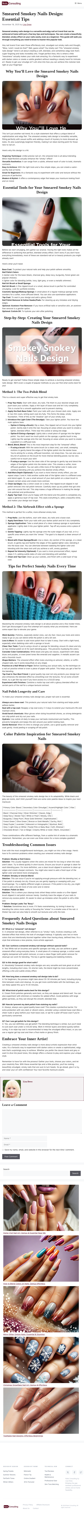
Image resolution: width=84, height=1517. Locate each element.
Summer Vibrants (9, 1475)
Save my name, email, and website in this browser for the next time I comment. (39, 1150)
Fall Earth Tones (8, 1478)
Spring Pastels (8, 1471)
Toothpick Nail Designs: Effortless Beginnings (23, 1436)
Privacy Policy (28, 1505)
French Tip (28, 1475)
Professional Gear (51, 1481)
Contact (36, 1508)
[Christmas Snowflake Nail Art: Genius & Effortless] (41, 1360)
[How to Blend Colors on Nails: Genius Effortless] (41, 1258)
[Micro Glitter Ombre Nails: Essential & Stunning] (41, 1309)
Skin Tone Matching (52, 1484)
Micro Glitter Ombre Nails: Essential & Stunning (24, 1334)
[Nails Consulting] (11, 3)
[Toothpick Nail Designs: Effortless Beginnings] (41, 1411)
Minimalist (27, 1471)
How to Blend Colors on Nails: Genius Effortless (24, 1284)
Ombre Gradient (29, 1478)
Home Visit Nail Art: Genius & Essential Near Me (24, 1233)
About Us (26, 1508)
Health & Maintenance (49, 1476)
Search (6, 1169)
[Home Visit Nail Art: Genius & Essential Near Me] (41, 1208)
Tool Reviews (49, 1471)
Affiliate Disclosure (43, 1505)
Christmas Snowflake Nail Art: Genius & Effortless (25, 1385)
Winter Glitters (8, 1482)
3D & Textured (29, 1482)
